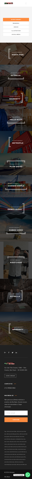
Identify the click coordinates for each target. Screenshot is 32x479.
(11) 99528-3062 (9, 388)
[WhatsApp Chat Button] (27, 474)
